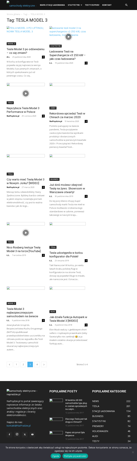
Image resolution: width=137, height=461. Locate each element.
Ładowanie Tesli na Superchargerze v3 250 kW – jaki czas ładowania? (67, 55)
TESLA (10, 102)
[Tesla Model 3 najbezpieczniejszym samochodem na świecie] (26, 295)
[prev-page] (9, 364)
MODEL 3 (11, 43)
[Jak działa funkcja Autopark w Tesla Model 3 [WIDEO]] (68, 299)
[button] (126, 5)
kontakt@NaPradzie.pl (19, 425)
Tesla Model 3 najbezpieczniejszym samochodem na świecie (22, 312)
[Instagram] (17, 434)
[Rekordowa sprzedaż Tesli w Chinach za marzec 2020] (68, 96)
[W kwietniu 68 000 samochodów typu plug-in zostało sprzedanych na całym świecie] (56, 402)
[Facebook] (9, 434)
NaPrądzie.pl (13, 116)
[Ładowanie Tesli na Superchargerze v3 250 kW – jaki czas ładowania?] (68, 36)
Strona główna (13, 14)
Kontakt (107, 5)
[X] (24, 434)
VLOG (52, 311)
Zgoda (55, 456)
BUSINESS (54, 179)
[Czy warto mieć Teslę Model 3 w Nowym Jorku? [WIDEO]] (26, 164)
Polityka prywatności (75, 456)
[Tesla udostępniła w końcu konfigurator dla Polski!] (68, 235)
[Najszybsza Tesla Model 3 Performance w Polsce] (26, 93)
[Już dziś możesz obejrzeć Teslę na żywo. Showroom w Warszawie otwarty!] (68, 167)
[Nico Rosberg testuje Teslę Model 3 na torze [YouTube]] (26, 232)
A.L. (8, 57)
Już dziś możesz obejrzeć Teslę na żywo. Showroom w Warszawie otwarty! (67, 188)
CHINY (52, 108)
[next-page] (44, 364)
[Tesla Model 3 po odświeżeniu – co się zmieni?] (26, 35)
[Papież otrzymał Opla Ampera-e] (56, 434)
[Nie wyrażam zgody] (132, 452)
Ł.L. (50, 63)
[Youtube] (32, 434)
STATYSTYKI (74, 5)
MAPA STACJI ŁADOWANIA (52, 5)
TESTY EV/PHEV (92, 5)
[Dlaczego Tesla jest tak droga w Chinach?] (56, 422)
